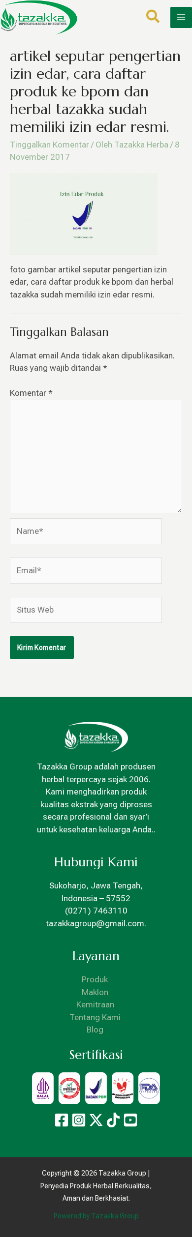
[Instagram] (78, 1120)
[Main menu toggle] (181, 18)
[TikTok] (113, 1120)
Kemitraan (95, 1004)
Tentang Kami (95, 1017)
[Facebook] (61, 1120)
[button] (153, 18)
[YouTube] (130, 1120)
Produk (95, 979)
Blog (95, 1029)
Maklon (95, 992)
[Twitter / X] (96, 1120)
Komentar (31, 393)
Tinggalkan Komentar (49, 144)
